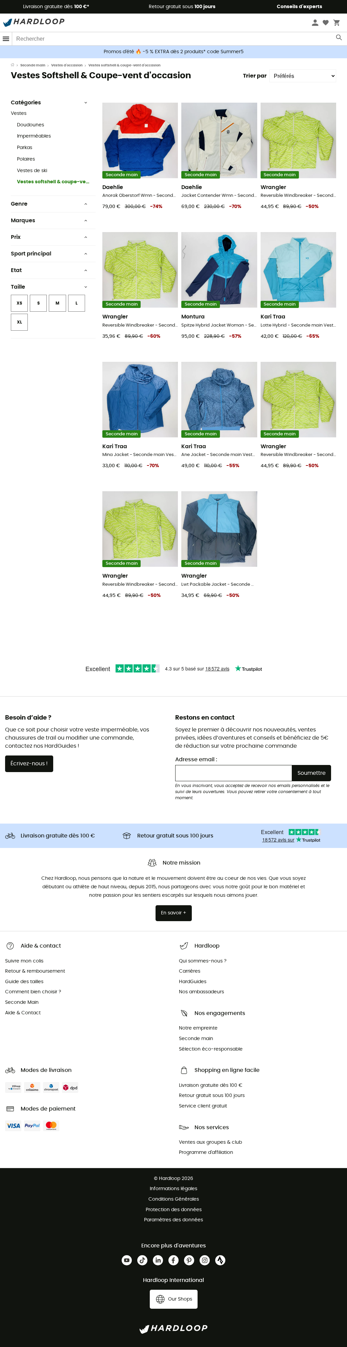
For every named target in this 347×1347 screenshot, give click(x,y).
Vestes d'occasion (67, 65)
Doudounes (30, 125)
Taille (18, 287)
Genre (19, 204)
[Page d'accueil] (15, 65)
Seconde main (32, 65)
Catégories (26, 102)
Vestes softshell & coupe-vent (53, 182)
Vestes (18, 113)
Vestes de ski (32, 170)
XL (19, 322)
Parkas (24, 147)
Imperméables (34, 136)
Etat (16, 270)
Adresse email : (196, 759)
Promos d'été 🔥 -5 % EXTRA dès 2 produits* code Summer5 (174, 51)
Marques (23, 220)
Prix (16, 237)
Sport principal (31, 253)
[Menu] (6, 38)
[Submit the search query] (339, 39)
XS (19, 303)
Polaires (26, 159)
